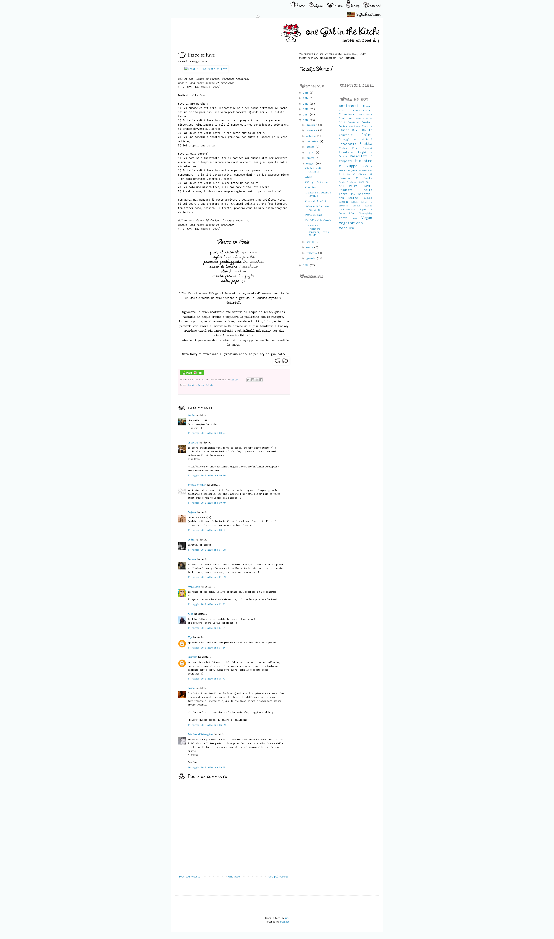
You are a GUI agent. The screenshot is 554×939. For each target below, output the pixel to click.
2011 (306, 114)
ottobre (311, 136)
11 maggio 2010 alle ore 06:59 (206, 724)
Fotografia (347, 144)
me (286, 917)
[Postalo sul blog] (253, 380)
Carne (354, 110)
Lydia (191, 539)
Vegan (366, 217)
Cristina (193, 442)
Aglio (308, 176)
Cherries (310, 187)
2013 (306, 103)
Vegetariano (351, 223)
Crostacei (353, 122)
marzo (310, 247)
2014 (306, 98)
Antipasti (348, 105)
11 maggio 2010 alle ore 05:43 (206, 678)
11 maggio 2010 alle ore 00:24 (206, 432)
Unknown (192, 656)
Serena (192, 559)
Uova (354, 218)
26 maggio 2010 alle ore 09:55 (206, 767)
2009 (306, 265)
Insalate (346, 152)
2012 (306, 109)
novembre (312, 130)
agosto (311, 146)
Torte (343, 218)
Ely (190, 637)
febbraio (312, 252)
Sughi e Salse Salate (201, 385)
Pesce (361, 181)
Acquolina (194, 586)
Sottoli (354, 202)
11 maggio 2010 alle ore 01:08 (206, 549)
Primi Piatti (360, 186)
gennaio (311, 258)
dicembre (312, 124)
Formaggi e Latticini (355, 139)
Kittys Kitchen (197, 484)
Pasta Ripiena (347, 182)
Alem (190, 613)
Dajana (192, 512)
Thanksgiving (365, 213)
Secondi (343, 201)
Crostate (367, 122)
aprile (311, 241)
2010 (306, 120)
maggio (311, 163)
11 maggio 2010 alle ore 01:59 (206, 577)
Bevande (367, 106)
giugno (311, 157)
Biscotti (344, 110)
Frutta (365, 143)
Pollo (342, 186)
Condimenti (365, 114)
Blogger (284, 921)
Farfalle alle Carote (318, 220)
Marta (191, 415)
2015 (306, 92)
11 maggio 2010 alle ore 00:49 (206, 502)
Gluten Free (348, 148)
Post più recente (189, 876)
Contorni (346, 118)
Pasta (368, 178)
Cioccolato (365, 110)
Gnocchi (367, 148)
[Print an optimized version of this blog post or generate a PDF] (192, 374)
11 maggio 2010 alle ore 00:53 (206, 530)
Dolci (366, 134)
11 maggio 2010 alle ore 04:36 (206, 647)
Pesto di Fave (313, 214)
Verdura (346, 228)
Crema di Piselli (315, 201)
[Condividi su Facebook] (261, 380)
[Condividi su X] (257, 380)
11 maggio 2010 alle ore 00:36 (206, 475)
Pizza (369, 182)
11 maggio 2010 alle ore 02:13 (206, 604)
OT (371, 174)
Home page (234, 876)
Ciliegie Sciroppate (317, 182)
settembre (312, 141)
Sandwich (368, 198)
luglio (311, 152)
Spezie (356, 205)
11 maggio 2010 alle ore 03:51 (206, 627)
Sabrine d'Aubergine (200, 734)
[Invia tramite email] (248, 380)
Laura (191, 688)
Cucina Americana (349, 126)
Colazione (346, 114)
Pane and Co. (350, 178)
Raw (353, 194)
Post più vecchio (278, 876)
